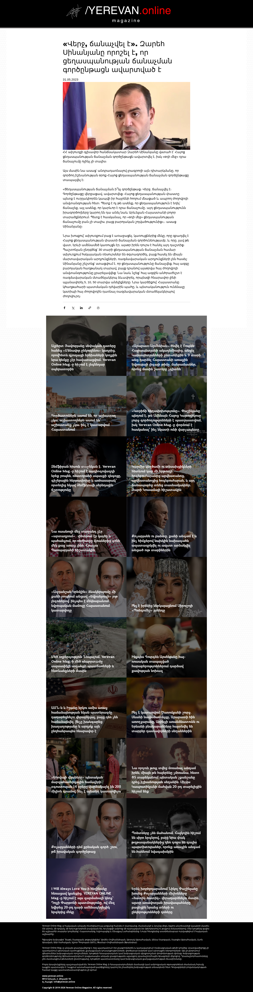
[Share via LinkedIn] (81, 307)
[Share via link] (89, 307)
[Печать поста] (98, 307)
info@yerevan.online (64, 981)
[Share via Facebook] (64, 307)
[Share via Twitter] (73, 307)
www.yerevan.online (52, 975)
